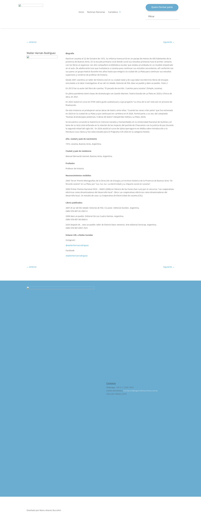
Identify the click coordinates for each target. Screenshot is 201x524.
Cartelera (113, 12)
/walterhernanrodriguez (77, 255)
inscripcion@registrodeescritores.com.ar (140, 390)
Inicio (81, 12)
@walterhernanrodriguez (77, 245)
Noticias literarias (96, 12)
